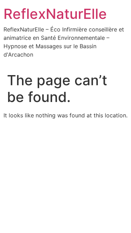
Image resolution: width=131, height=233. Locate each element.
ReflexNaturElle (55, 13)
